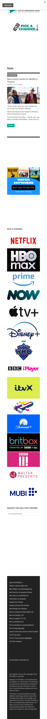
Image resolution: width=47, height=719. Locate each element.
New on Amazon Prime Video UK (21, 612)
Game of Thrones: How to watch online (23, 632)
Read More (10, 125)
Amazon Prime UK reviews (19, 605)
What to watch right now (18, 586)
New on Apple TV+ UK (17, 618)
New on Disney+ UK (16, 615)
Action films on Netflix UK (19, 660)
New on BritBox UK (16, 622)
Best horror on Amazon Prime (20, 592)
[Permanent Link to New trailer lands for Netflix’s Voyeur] (23, 95)
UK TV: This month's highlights (20, 638)
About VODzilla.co (16, 582)
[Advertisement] (23, 51)
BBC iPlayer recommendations (20, 589)
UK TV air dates (15, 635)
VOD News (12, 75)
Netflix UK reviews (16, 602)
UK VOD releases (15, 641)
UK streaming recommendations (21, 625)
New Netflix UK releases (18, 609)
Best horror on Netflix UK (18, 596)
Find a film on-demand (17, 599)
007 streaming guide (16, 628)
